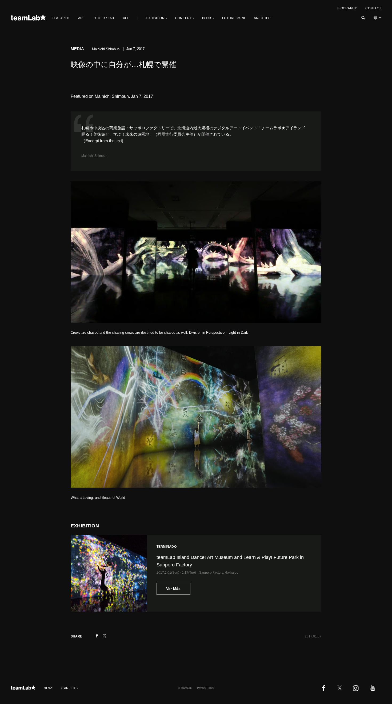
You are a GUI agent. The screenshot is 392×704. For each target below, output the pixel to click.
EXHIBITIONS (156, 18)
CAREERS (69, 688)
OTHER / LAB (104, 18)
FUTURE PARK (233, 18)
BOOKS (208, 18)
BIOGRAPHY (347, 8)
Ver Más (173, 588)
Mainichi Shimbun (94, 156)
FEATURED (60, 18)
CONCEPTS (184, 18)
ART (81, 18)
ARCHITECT (263, 18)
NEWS (48, 688)
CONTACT (373, 8)
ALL (126, 18)
